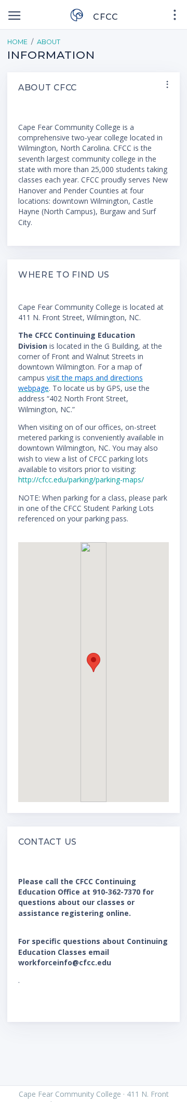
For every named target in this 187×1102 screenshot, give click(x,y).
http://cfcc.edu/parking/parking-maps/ (81, 479)
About (48, 42)
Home (17, 42)
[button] (93, 662)
